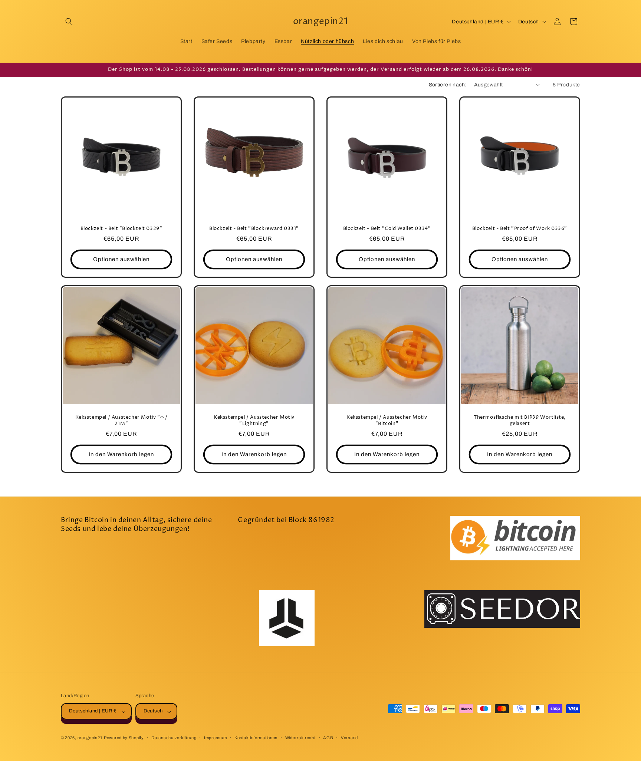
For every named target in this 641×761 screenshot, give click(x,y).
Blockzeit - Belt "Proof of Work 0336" (519, 228)
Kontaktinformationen (255, 737)
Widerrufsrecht (300, 737)
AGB (328, 737)
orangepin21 (90, 738)
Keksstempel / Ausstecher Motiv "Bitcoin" (386, 420)
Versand (349, 737)
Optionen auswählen (121, 259)
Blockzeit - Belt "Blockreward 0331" (254, 228)
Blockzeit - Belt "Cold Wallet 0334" (387, 228)
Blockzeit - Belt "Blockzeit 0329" (121, 228)
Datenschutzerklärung (173, 737)
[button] (69, 21)
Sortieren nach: (448, 85)
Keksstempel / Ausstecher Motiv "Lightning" (254, 420)
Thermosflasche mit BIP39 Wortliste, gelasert (520, 420)
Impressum (215, 737)
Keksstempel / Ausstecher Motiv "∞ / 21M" (121, 420)
